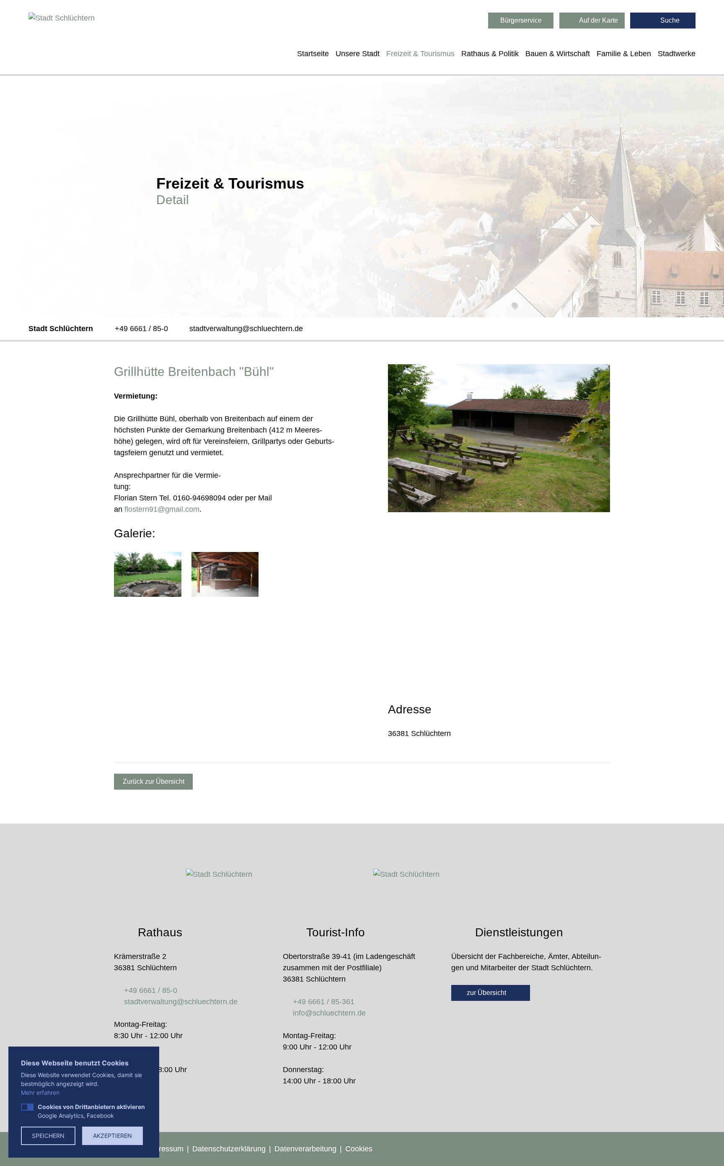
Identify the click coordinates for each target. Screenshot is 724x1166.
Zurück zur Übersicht (153, 781)
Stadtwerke (677, 53)
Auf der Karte (598, 20)
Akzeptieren (112, 1135)
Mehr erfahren (40, 1092)
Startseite (313, 53)
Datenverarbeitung (305, 1149)
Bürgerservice (521, 20)
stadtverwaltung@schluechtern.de (246, 328)
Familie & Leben (624, 53)
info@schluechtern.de (329, 1013)
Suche (669, 20)
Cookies (358, 1149)
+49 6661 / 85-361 (323, 1002)
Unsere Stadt (358, 53)
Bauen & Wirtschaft (557, 53)
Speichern (48, 1135)
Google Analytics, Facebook (91, 1111)
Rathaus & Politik (490, 53)
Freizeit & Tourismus (420, 53)
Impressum (165, 1149)
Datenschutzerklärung (229, 1149)
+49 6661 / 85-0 (141, 328)
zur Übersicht (487, 992)
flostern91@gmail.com (161, 509)
